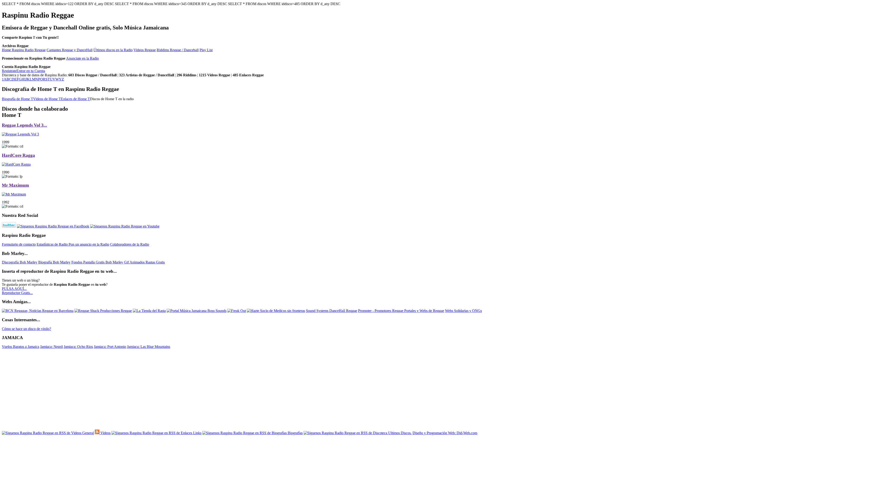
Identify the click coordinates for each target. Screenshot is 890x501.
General (87, 433)
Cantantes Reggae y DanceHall (69, 50)
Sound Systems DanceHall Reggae (331, 311)
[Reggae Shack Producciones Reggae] (103, 311)
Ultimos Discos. (399, 433)
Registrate (9, 71)
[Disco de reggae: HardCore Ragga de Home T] (16, 164)
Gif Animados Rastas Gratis (144, 262)
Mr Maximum (15, 185)
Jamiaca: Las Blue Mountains (148, 347)
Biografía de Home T (17, 99)
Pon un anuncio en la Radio (89, 244)
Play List (206, 50)
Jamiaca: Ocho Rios (78, 347)
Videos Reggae (145, 50)
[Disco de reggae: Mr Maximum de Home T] (14, 194)
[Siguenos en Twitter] (9, 226)
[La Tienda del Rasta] (149, 311)
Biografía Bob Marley (54, 262)
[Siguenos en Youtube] (124, 226)
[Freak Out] (236, 311)
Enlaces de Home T (75, 99)
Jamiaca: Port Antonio (110, 347)
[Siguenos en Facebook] (53, 226)
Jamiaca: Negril (51, 347)
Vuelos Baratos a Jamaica (20, 347)
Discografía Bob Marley (19, 262)
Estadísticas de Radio (53, 244)
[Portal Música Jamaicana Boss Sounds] (196, 311)
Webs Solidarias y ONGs (463, 311)
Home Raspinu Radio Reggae (24, 50)
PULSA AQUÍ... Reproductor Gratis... (17, 291)
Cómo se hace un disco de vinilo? (26, 329)
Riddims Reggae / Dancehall (178, 50)
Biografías (295, 433)
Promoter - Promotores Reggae (381, 311)
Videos (105, 433)
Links (196, 433)
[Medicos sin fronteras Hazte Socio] (276, 311)
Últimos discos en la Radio (113, 50)
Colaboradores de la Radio (129, 244)
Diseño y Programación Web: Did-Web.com (445, 433)
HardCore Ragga (18, 155)
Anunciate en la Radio (82, 58)
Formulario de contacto (19, 244)
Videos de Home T (47, 99)
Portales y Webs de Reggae (424, 311)
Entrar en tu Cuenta (30, 71)
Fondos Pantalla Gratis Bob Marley (97, 262)
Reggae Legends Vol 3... (24, 125)
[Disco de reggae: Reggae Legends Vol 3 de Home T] (20, 134)
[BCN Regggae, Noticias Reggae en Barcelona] (37, 311)
